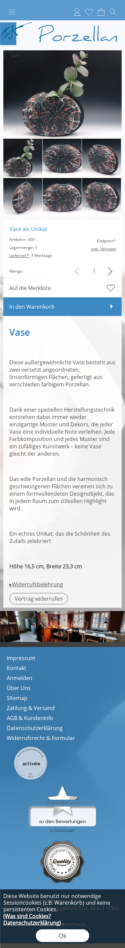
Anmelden (19, 678)
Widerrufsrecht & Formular (41, 738)
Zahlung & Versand (31, 708)
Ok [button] (62, 936)
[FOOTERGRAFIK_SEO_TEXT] (30, 749)
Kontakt (16, 668)
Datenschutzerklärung (35, 728)
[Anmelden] (77, 12)
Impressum (21, 658)
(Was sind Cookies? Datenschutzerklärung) (32, 919)
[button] (12, 12)
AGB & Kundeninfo (30, 718)
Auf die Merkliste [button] (30, 288)
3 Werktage (30, 255)
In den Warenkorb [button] (32, 306)
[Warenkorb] (101, 12)
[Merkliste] (89, 12)
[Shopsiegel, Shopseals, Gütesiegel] (62, 787)
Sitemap (17, 698)
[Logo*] (62, 23)
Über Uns (19, 688)
